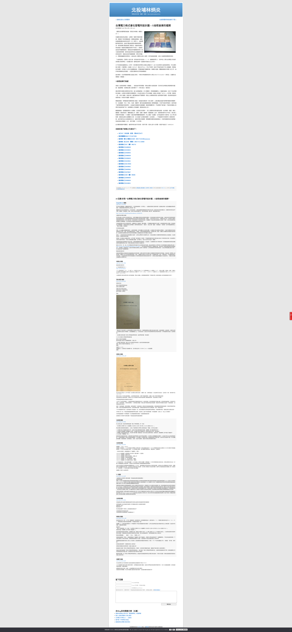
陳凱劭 (147, 626)
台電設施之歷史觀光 (140, 187)
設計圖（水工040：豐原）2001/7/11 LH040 (131, 141)
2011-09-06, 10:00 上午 (121, 355)
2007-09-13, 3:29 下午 (121, 204)
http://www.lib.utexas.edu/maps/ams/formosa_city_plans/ (128, 246)
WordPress (139, 626)
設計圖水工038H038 (125, 155)
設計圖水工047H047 (125, 172)
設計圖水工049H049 (125, 177)
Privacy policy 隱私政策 (181, 629)
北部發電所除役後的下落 (167, 19)
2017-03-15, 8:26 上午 (121, 560)
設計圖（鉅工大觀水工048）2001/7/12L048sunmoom (134, 139)
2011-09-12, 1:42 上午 (121, 476)
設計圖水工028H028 (125, 147)
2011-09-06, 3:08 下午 (121, 444)
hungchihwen (119, 202)
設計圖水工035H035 (125, 150)
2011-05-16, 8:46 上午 (121, 281)
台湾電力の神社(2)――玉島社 (124, 617)
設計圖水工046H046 (125, 169)
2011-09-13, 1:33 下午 (121, 500)
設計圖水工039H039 (125, 158)
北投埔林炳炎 (146, 10)
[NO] (290, 630)
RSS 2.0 (163, 187)
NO (173, 629)
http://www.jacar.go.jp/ (121, 268)
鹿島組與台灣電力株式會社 (123, 622)
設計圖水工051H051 (125, 183)
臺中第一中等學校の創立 (122, 619)
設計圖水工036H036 (125, 152)
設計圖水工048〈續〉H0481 (127, 175)
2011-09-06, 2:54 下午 (121, 421)
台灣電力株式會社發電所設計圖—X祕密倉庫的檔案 (143, 25)
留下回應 (172, 187)
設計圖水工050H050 (125, 180)
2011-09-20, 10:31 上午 (121, 518)
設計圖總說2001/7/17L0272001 (128, 136)
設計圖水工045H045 (125, 166)
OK (170, 629)
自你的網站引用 (121, 189)
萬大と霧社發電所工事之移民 (123, 615)
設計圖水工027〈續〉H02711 (127, 144)
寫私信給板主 (157, 590)
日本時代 (147, 187)
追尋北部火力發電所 (123, 19)
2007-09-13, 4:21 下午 (121, 263)
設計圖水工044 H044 (125, 164)
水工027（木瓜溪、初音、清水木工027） (131, 133)
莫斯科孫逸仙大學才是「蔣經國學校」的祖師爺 (128, 613)
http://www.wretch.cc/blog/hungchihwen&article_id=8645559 (129, 213)
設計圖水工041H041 (125, 161)
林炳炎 (151, 187)
